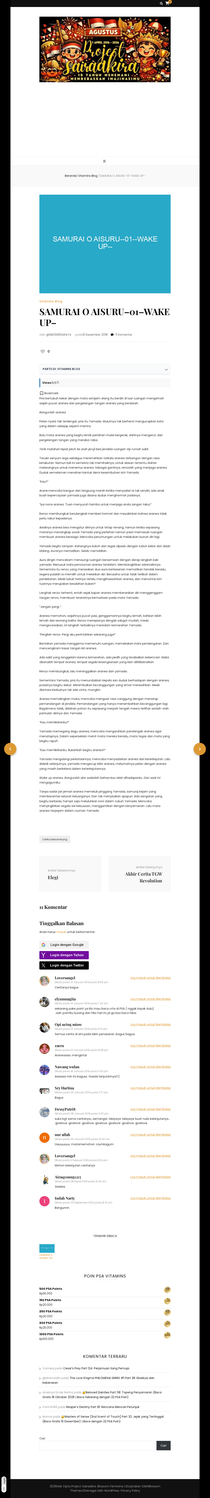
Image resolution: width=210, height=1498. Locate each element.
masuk (61, 932)
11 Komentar (123, 335)
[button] (48, 393)
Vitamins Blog (51, 301)
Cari (42, 1438)
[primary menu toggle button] (105, 161)
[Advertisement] (105, 126)
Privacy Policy (130, 1491)
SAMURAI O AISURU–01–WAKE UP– (46, 1256)
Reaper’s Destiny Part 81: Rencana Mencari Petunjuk (102, 1407)
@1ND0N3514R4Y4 (58, 335)
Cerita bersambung (54, 839)
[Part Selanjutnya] (200, 749)
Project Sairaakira (83, 1486)
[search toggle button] (161, 3)
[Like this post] (42, 351)
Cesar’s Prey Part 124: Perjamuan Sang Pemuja (96, 1368)
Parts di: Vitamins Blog (61, 369)
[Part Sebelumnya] (10, 749)
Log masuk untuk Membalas (150, 978)
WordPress (111, 1491)
